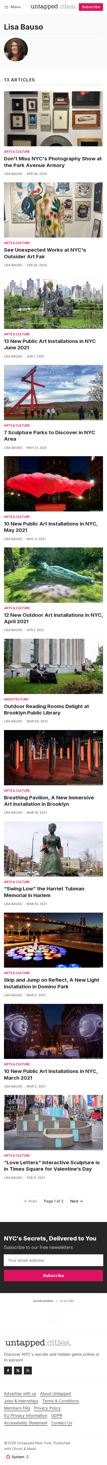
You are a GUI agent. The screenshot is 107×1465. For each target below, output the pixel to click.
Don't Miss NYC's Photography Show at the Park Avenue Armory (53, 161)
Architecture (16, 699)
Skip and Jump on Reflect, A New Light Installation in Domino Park (51, 983)
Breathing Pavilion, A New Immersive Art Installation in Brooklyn (49, 800)
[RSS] (28, 1370)
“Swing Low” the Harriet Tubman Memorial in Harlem (44, 891)
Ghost (17, 1448)
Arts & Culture (17, 151)
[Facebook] (8, 1370)
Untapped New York (34, 1443)
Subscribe (91, 7)
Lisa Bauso (13, 174)
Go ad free (66, 1301)
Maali (31, 1448)
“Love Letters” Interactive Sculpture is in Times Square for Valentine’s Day (52, 1165)
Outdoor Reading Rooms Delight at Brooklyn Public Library (46, 709)
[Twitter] (18, 1370)
